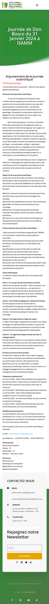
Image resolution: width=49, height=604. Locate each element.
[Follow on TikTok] (31, 562)
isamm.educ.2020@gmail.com (21, 434)
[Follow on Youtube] (26, 562)
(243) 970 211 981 (19, 521)
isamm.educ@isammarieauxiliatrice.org (27, 499)
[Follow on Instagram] (21, 562)
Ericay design (29, 592)
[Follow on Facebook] (17, 562)
